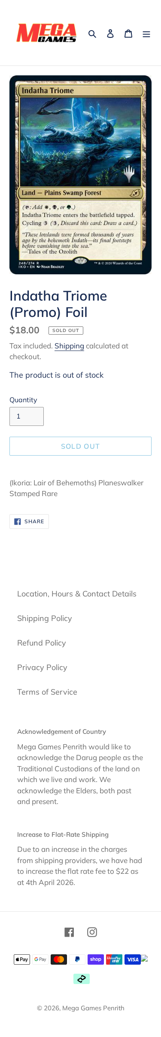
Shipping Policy (44, 618)
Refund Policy (41, 643)
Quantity (23, 399)
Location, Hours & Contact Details (77, 594)
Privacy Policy (42, 667)
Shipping (69, 345)
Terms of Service (47, 692)
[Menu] (146, 33)
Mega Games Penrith (93, 1008)
